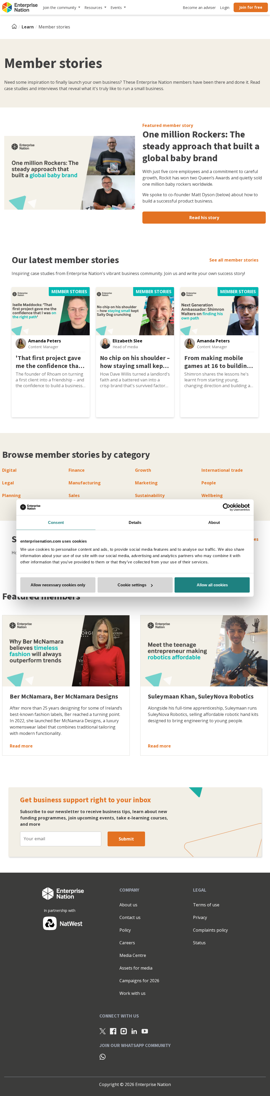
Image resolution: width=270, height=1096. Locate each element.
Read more (21, 746)
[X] (102, 1031)
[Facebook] (113, 1031)
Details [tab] (135, 522)
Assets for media (135, 968)
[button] (21, 343)
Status (199, 943)
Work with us (132, 993)
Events (116, 7)
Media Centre (132, 955)
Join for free (250, 7)
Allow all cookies (212, 585)
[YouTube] (145, 1031)
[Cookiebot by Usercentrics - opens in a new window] (227, 507)
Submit (126, 839)
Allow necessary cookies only (58, 585)
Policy (125, 930)
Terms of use (206, 905)
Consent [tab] (56, 522)
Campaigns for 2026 (139, 981)
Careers (127, 943)
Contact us (130, 917)
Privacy (200, 917)
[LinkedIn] (134, 1031)
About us (128, 905)
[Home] (16, 27)
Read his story (204, 217)
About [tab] (214, 522)
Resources (93, 7)
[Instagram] (123, 1031)
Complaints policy (210, 930)
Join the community (59, 7)
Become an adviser (199, 7)
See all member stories (233, 260)
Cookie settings (132, 585)
